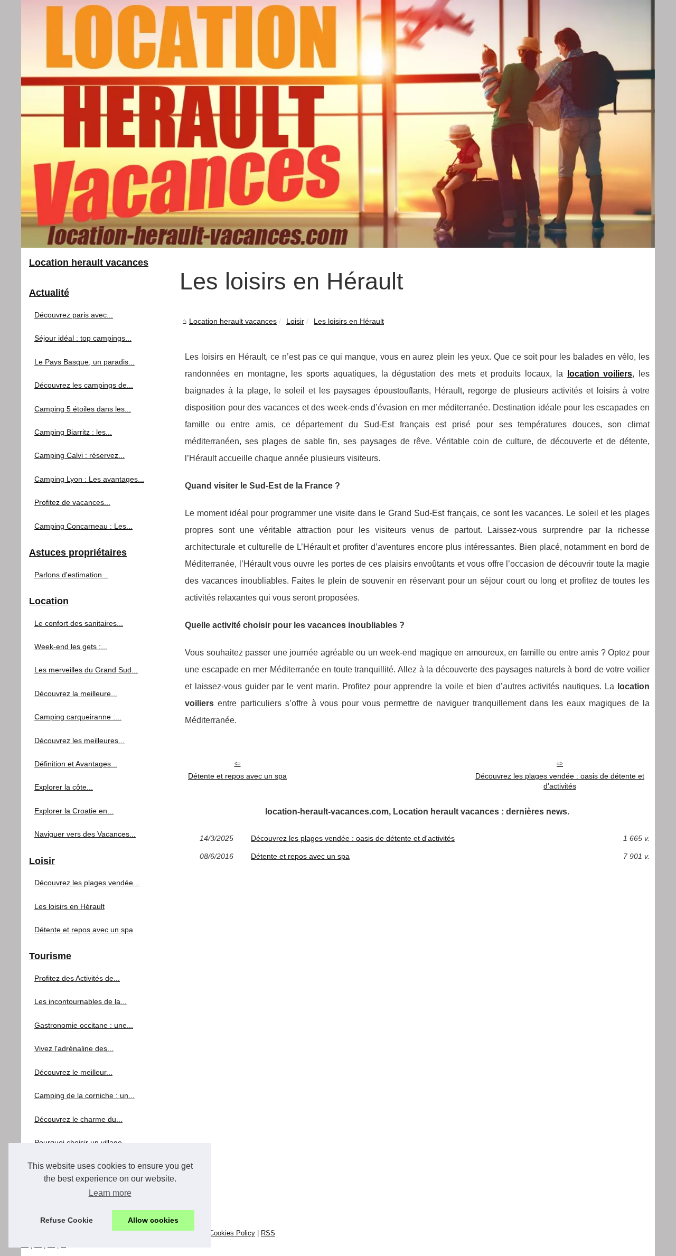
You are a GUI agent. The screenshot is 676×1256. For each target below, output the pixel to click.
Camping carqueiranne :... (77, 717)
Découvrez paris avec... (73, 315)
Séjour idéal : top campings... (83, 338)
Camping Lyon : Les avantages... (89, 479)
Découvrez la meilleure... (75, 693)
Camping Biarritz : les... (73, 432)
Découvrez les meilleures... (79, 740)
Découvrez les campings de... (83, 385)
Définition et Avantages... (75, 764)
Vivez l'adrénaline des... (74, 1048)
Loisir (295, 321)
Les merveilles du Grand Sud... (86, 670)
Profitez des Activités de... (77, 978)
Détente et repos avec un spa (237, 776)
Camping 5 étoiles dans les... (82, 409)
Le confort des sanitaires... (78, 623)
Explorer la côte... (63, 787)
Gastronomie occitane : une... (83, 1025)
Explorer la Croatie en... (74, 811)
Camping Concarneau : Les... (83, 526)
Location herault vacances (233, 321)
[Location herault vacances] (338, 124)
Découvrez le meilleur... (73, 1072)
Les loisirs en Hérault (349, 321)
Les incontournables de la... (80, 1001)
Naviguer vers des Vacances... (85, 834)
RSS (268, 1233)
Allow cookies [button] (153, 1220)
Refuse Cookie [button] (66, 1220)
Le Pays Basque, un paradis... (84, 362)
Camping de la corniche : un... (84, 1095)
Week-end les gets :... (70, 646)
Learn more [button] (110, 1192)
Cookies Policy (232, 1233)
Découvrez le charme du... (78, 1119)
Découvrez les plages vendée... (86, 882)
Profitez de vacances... (72, 502)
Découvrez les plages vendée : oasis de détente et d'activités (559, 781)
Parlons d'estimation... (71, 574)
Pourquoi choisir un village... (81, 1142)
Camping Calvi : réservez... (79, 455)
